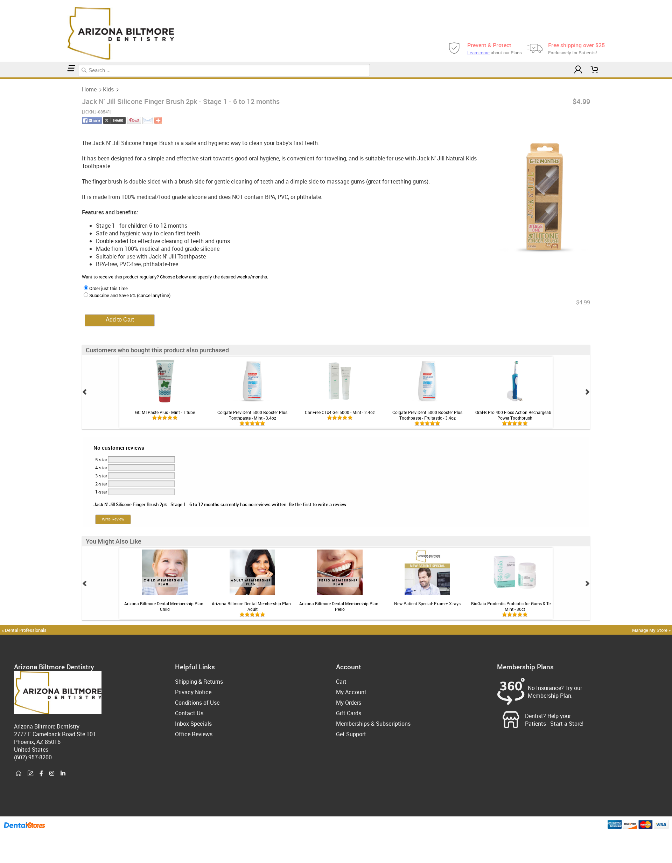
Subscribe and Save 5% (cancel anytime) (129, 295)
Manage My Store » (652, 630)
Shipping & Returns (199, 681)
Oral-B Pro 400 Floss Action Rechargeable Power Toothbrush (514, 415)
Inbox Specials (193, 723)
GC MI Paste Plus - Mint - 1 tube (165, 412)
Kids (108, 89)
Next (587, 392)
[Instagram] (51, 774)
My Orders (348, 702)
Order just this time (108, 288)
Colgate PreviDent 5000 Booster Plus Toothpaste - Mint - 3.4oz (252, 415)
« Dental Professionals (24, 630)
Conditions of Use (197, 702)
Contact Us (189, 713)
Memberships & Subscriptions (373, 723)
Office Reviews (193, 734)
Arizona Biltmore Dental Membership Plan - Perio (339, 606)
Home (89, 89)
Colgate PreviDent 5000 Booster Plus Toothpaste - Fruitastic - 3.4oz (427, 415)
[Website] (18, 774)
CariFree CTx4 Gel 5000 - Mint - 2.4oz (340, 412)
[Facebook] (41, 774)
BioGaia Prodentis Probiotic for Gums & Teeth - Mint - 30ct (515, 606)
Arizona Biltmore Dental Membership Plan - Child (164, 606)
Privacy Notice (193, 692)
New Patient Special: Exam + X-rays (427, 603)
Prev (85, 392)
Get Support (351, 734)
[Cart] (594, 69)
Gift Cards (348, 713)
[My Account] (578, 69)
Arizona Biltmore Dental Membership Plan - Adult (252, 606)
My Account (351, 692)
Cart (341, 681)
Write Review (113, 519)
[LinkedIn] (63, 774)
